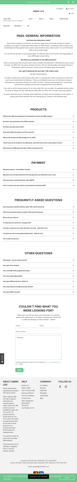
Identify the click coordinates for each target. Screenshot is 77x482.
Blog (41, 398)
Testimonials (44, 395)
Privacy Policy (49, 362)
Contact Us (25, 385)
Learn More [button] (7, 479)
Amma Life (38, 11)
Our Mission (44, 385)
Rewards (43, 388)
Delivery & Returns (28, 393)
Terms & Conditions (28, 395)
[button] (38, 116)
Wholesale (43, 393)
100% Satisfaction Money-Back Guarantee (27, 403)
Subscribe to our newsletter (38, 476)
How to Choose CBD (28, 390)
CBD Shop (43, 390)
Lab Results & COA (28, 408)
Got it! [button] (67, 478)
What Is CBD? (26, 388)
